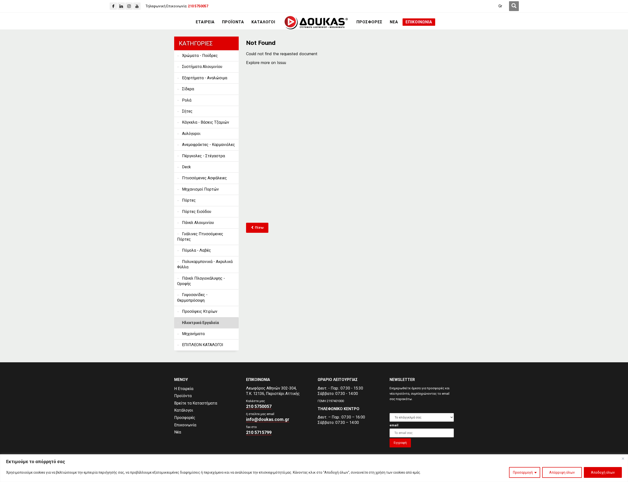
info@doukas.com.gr (267, 419)
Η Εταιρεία (183, 388)
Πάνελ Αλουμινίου (198, 222)
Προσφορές (184, 417)
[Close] (623, 458)
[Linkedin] (121, 6)
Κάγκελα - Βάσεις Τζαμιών (205, 122)
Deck (186, 167)
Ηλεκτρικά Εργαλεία (200, 322)
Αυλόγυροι (191, 133)
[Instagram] (129, 6)
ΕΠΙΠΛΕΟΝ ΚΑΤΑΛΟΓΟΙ (202, 344)
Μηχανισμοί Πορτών (200, 189)
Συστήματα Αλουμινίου (202, 66)
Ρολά (186, 100)
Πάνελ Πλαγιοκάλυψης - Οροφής (201, 281)
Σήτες (187, 111)
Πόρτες (189, 200)
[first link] (514, 6)
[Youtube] (137, 6)
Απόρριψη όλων (562, 472)
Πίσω (258, 227)
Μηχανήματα (193, 333)
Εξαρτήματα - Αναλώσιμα (204, 78)
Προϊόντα (183, 395)
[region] (314, 468)
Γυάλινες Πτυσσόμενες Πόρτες (200, 237)
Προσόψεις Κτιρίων (199, 311)
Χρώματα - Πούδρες (200, 55)
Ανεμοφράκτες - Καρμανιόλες (208, 144)
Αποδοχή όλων (603, 472)
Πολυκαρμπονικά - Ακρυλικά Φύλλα (205, 264)
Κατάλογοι (183, 410)
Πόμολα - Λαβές (196, 250)
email (394, 425)
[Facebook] (113, 6)
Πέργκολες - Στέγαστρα (203, 156)
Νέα (177, 432)
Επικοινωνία (185, 425)
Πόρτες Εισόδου (196, 211)
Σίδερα (188, 89)
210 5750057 (259, 406)
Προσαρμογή (523, 472)
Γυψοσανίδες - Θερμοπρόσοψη (192, 297)
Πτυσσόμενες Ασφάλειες (204, 178)
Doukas (7, 358)
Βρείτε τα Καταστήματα (195, 403)
